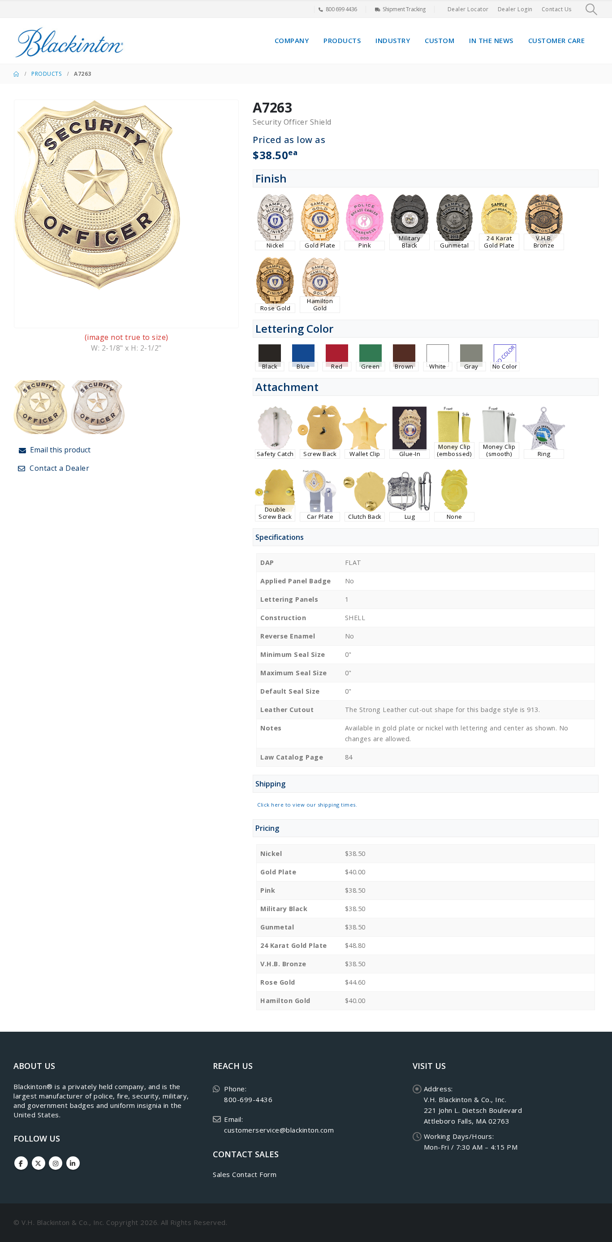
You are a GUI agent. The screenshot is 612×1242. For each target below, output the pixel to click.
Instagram (55, 1163)
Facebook (21, 1163)
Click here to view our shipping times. (307, 804)
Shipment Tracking (404, 9)
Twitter (38, 1163)
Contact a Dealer (59, 468)
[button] (592, 9)
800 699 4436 (341, 9)
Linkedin (73, 1163)
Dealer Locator (468, 9)
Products (342, 40)
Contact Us (557, 9)
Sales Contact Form (244, 1174)
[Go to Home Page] (16, 74)
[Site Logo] (69, 41)
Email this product (59, 450)
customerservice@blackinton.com (279, 1129)
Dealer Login (515, 9)
